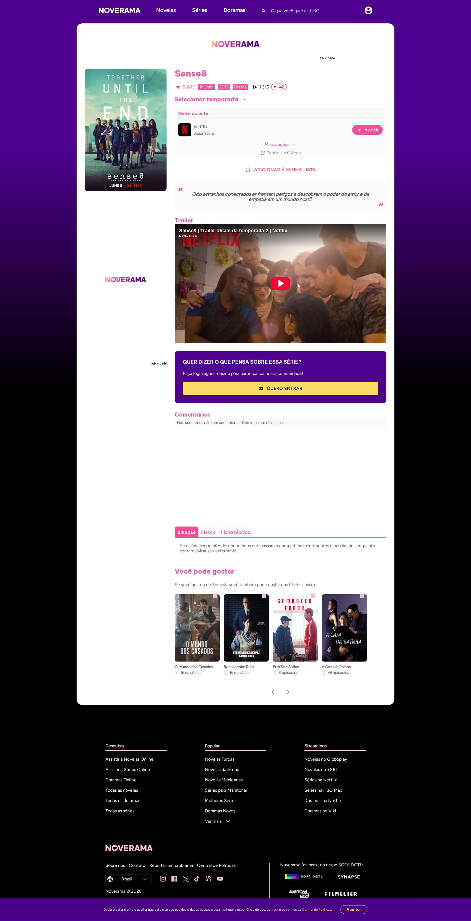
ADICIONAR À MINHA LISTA (285, 169)
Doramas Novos (220, 810)
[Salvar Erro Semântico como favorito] (313, 596)
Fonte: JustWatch (284, 152)
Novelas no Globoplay (325, 759)
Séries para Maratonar (226, 790)
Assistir (371, 129)
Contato (137, 865)
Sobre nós (115, 865)
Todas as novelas (121, 790)
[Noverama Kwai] (209, 879)
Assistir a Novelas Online (129, 759)
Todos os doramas (122, 800)
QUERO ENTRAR (285, 388)
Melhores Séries (220, 800)
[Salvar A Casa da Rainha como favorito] (362, 596)
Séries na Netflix (320, 779)
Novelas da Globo (222, 769)
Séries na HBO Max (323, 790)
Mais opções (277, 144)
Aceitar (353, 909)
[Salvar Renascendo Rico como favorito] (264, 596)
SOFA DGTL (350, 864)
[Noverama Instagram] (163, 879)
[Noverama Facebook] (174, 879)
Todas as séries (119, 810)
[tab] (186, 532)
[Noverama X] (186, 879)
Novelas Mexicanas (224, 779)
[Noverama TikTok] (197, 879)
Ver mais (213, 821)
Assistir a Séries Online (127, 769)
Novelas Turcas (219, 759)
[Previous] (273, 692)
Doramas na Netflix (323, 800)
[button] (244, 99)
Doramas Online (121, 779)
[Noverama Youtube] (220, 879)
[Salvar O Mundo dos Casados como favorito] (215, 596)
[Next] (288, 692)
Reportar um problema (171, 865)
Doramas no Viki (320, 810)
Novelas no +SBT (321, 769)
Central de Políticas (316, 909)
